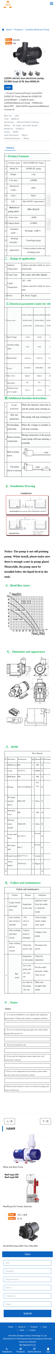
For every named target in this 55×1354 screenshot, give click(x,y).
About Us (22, 1327)
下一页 (45, 1121)
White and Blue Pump (13, 1167)
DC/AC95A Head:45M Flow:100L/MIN (20, 1246)
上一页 (9, 1121)
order (8, 87)
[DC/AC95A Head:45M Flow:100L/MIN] (27, 1228)
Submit (27, 1313)
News (22, 1330)
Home (9, 29)
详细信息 (10, 148)
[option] (27, 52)
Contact (32, 1330)
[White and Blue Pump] (27, 1149)
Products (18, 29)
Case (45, 1327)
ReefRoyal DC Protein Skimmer (17, 1206)
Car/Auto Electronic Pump (37, 29)
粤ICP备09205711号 (27, 1345)
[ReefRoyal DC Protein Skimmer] (27, 1188)
